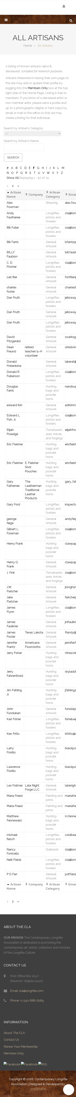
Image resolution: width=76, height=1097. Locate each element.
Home (27, 45)
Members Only (38, 88)
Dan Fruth (13, 297)
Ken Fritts (13, 733)
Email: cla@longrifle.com (26, 991)
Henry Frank (15, 543)
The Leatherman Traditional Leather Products (33, 490)
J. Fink (11, 572)
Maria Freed (15, 795)
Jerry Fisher (14, 653)
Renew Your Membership (21, 1046)
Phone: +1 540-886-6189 (27, 1000)
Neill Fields (14, 859)
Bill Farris (13, 242)
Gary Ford (13, 504)
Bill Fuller (13, 227)
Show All (13, 178)
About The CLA (14, 1033)
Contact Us (11, 1039)
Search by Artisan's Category (23, 128)
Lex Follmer (15, 785)
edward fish (14, 405)
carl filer (12, 277)
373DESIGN (38, 1089)
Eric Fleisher (15, 444)
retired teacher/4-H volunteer (33, 351)
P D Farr (12, 874)
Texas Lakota (34, 632)
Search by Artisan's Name (21, 141)
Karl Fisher (14, 719)
